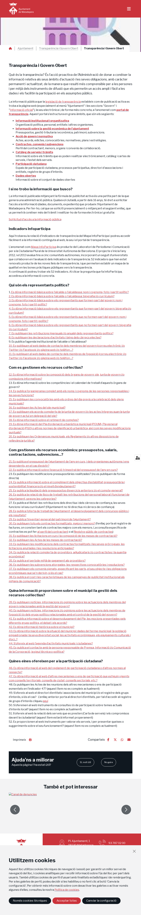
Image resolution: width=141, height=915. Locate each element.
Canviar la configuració (101, 900)
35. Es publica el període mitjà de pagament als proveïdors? (47, 560)
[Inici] (21, 9)
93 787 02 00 (117, 843)
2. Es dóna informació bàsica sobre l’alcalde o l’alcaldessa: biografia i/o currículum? (62, 296)
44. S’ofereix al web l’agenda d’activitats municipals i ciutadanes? (51, 643)
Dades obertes (26, 175)
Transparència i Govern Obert (58, 48)
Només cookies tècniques (30, 900)
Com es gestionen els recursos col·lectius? (46, 367)
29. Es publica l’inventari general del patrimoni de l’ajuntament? (50, 519)
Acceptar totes (67, 900)
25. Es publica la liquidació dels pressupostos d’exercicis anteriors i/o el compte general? (66, 490)
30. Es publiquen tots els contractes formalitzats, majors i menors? (52, 523)
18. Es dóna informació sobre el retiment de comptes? (44, 420)
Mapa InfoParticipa (43, 247)
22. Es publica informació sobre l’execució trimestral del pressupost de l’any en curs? (63, 470)
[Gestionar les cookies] (137, 458)
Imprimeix (19, 739)
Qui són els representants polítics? (39, 285)
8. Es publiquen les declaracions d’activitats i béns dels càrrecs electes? (55, 337)
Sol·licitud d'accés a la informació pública (35, 219)
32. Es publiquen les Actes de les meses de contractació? (45, 540)
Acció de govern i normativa (34, 136)
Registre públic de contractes (93, 531)
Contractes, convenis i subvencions (39, 144)
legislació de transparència (63, 101)
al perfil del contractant (52, 531)
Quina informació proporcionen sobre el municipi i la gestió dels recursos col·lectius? (63, 592)
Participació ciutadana (31, 164)
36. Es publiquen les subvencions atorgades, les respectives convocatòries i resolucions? (67, 564)
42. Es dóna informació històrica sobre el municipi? (41, 627)
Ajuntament (25, 48)
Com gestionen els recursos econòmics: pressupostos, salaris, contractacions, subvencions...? (63, 452)
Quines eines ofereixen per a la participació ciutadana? (56, 661)
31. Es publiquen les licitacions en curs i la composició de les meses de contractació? (63, 536)
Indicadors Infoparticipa (29, 229)
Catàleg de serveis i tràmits (34, 152)
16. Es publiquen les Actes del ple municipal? (37, 407)
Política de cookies (67, 889)
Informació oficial (21, 110)
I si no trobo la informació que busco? (41, 189)
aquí (45, 701)
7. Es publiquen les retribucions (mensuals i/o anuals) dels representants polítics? (61, 333)
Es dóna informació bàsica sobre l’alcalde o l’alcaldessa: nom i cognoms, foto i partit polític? (70, 292)
